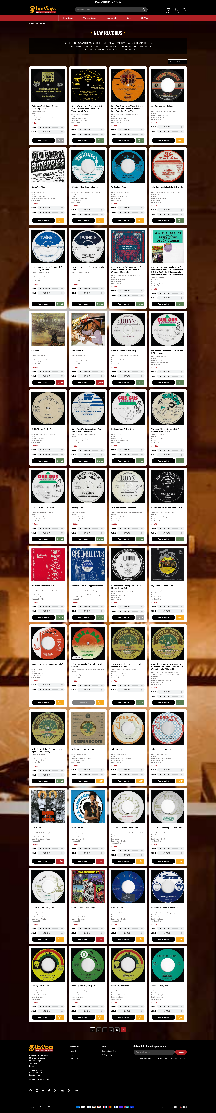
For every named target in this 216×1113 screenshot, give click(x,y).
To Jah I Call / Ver (118, 187)
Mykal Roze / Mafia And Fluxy (85, 435)
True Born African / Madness (123, 507)
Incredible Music (81, 519)
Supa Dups (41, 196)
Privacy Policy (107, 1055)
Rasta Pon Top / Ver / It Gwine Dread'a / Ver (87, 268)
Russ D (40, 116)
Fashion (118, 597)
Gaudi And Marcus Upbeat (86, 917)
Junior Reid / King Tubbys (84, 991)
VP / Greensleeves (82, 362)
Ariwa (117, 362)
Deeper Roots (120, 676)
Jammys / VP (80, 839)
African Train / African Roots (83, 749)
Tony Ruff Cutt (122, 118)
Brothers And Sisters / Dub (43, 585)
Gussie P (160, 360)
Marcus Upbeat (81, 913)
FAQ (71, 1055)
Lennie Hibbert (40, 356)
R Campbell (121, 995)
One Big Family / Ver (40, 986)
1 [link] (92, 1030)
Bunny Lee (161, 995)
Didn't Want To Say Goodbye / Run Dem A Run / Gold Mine (86, 430)
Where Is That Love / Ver (161, 749)
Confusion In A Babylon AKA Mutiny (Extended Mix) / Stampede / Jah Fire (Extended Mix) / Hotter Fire (167, 666)
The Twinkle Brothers (122, 192)
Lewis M (120, 839)
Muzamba (79, 676)
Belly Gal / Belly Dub (120, 986)
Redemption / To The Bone (122, 429)
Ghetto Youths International (164, 597)
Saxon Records (160, 441)
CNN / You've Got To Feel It (43, 429)
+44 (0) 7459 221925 (40, 1070)
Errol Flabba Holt (81, 754)
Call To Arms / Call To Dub (162, 106)
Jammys (40, 673)
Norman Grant (82, 198)
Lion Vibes (42, 1107)
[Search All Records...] (144, 9)
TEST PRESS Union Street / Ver (124, 827)
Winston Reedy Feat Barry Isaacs (46, 913)
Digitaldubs (81, 674)
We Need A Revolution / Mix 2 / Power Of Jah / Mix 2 (165, 430)
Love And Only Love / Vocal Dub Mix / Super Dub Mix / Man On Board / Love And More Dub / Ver (127, 108)
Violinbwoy (121, 279)
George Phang (82, 360)
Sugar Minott (82, 995)
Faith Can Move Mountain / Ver (84, 187)
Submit (181, 1052)
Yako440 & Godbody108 (44, 833)
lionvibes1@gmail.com (40, 1079)
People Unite (40, 597)
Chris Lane (121, 595)
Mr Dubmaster (80, 919)
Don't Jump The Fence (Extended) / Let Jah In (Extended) (47, 268)
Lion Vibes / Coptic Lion (83, 120)
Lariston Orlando (121, 754)
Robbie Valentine (161, 356)
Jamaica (134, 1090)
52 (117, 1030)
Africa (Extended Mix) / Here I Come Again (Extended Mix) (47, 750)
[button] (69, 18)
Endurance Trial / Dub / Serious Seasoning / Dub (45, 107)
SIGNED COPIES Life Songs (83, 908)
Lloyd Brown (160, 435)
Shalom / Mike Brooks (83, 114)
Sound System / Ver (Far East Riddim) (47, 664)
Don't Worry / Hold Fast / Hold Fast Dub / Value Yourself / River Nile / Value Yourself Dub (86, 108)
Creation (35, 350)
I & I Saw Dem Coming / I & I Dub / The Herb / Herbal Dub (128, 586)
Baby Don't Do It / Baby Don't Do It (166, 507)
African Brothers (41, 991)
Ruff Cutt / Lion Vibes (122, 120)
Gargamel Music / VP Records (45, 198)
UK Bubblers (80, 597)
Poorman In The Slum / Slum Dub (165, 908)
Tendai (40, 595)
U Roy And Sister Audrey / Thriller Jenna (129, 513)
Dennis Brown (40, 755)
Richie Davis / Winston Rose (165, 513)
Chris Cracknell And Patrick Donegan (89, 595)
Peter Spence (120, 434)
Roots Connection (161, 754)
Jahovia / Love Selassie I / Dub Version (167, 187)
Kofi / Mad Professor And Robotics (127, 356)
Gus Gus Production (161, 362)
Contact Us (74, 1058)
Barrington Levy (81, 356)
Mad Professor (122, 360)
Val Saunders (162, 282)
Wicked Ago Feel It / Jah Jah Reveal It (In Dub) (87, 665)
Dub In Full (36, 827)
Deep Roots (119, 760)
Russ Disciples (40, 112)
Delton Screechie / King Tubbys (166, 913)
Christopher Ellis (161, 591)
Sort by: (163, 62)
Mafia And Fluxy (83, 439)
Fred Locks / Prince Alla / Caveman (127, 114)
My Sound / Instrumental (162, 585)
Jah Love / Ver (117, 749)
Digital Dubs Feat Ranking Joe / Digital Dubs (90, 670)
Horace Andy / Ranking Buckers (126, 670)
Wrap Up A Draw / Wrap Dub (84, 986)
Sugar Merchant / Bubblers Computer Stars (89, 591)
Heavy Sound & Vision (43, 839)
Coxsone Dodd (42, 360)
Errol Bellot (119, 913)
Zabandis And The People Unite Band (47, 591)
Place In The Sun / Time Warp (123, 350)
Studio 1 (38, 362)
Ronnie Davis (160, 991)
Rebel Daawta (77, 827)
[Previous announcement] (30, 2)
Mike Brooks (82, 118)
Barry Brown (120, 991)
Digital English (160, 284)
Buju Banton (40, 192)
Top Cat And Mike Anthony (44, 513)
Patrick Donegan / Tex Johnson (168, 517)
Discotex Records (161, 519)
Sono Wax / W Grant (124, 758)
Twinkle (78, 200)
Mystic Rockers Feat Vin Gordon (166, 111)
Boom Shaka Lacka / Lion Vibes (45, 118)
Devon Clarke (160, 278)
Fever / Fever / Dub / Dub (43, 507)
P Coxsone (41, 438)
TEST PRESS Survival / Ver (43, 908)
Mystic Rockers (163, 115)
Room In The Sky (121, 841)
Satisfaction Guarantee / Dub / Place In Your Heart (167, 351)
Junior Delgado (80, 513)
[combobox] (111, 9)
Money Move (77, 350)
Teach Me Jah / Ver (159, 986)
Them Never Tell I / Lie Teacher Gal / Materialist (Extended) (126, 665)
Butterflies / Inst (38, 187)
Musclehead (161, 439)
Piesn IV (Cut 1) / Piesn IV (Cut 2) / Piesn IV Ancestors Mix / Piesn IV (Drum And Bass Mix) (126, 269)
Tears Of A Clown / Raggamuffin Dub (87, 585)
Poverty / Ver (77, 507)
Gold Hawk (39, 440)
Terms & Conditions (109, 1051)
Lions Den (119, 281)
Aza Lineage (40, 669)
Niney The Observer (124, 674)
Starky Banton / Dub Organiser (125, 591)
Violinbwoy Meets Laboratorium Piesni (128, 275)
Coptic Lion (159, 997)
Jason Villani (42, 837)
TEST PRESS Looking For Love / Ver (166, 827)
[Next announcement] (185, 2)
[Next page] (123, 1029)
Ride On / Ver (117, 908)
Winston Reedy (160, 833)
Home (31, 24)
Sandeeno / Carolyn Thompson (45, 434)
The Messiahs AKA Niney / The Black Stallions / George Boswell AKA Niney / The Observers (165, 674)
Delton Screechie (163, 917)
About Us (73, 1051)
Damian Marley (163, 595)
